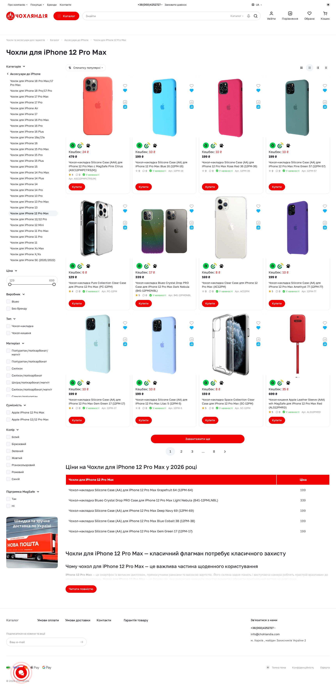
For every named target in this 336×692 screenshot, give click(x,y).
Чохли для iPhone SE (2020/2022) (32, 260)
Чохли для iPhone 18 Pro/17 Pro (31, 90)
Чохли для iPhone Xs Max (27, 248)
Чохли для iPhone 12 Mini (27, 225)
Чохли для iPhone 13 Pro (26, 195)
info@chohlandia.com (265, 634)
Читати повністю (81, 589)
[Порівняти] (125, 102)
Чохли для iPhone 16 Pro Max (29, 119)
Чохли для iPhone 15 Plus (27, 160)
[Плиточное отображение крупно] (301, 67)
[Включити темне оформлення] (328, 4)
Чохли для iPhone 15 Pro (26, 155)
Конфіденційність (303, 667)
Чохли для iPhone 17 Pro (26, 102)
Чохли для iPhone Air (24, 108)
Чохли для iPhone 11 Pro (26, 236)
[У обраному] (125, 85)
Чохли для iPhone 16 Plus (27, 131)
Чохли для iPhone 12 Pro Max (29, 213)
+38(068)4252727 (149, 4)
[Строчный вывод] (318, 67)
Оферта (325, 667)
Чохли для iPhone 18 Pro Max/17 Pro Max (31, 82)
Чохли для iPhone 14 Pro (26, 190)
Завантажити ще (197, 439)
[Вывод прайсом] (326, 67)
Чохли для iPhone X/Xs (25, 254)
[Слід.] (225, 451)
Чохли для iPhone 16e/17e (27, 137)
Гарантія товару (136, 620)
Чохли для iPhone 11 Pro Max (29, 230)
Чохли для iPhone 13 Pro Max (29, 201)
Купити (77, 186)
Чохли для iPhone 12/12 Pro (28, 219)
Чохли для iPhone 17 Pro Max (29, 96)
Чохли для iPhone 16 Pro (26, 125)
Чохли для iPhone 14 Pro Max (29, 172)
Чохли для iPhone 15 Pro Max (29, 149)
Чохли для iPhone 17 (23, 114)
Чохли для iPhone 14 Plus (27, 178)
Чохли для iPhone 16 (23, 143)
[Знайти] (256, 16)
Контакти (104, 620)
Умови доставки (77, 620)
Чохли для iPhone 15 (23, 166)
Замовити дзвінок (176, 4)
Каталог (12, 620)
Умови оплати (48, 620)
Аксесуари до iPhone (25, 74)
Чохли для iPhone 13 (23, 207)
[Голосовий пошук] (249, 16)
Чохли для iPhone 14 (24, 184)
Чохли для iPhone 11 (23, 242)
